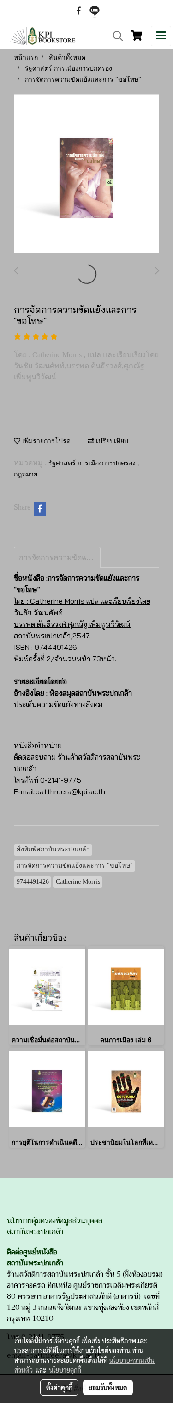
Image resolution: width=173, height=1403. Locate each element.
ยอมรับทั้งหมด (108, 1387)
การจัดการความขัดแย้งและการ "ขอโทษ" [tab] (60, 557)
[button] (115, 36)
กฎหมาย (25, 474)
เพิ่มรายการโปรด (45, 441)
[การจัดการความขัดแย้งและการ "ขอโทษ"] (86, 174)
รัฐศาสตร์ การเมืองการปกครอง (92, 463)
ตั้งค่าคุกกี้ (59, 1387)
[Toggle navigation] (161, 36)
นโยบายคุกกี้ (65, 1370)
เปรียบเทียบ (111, 441)
